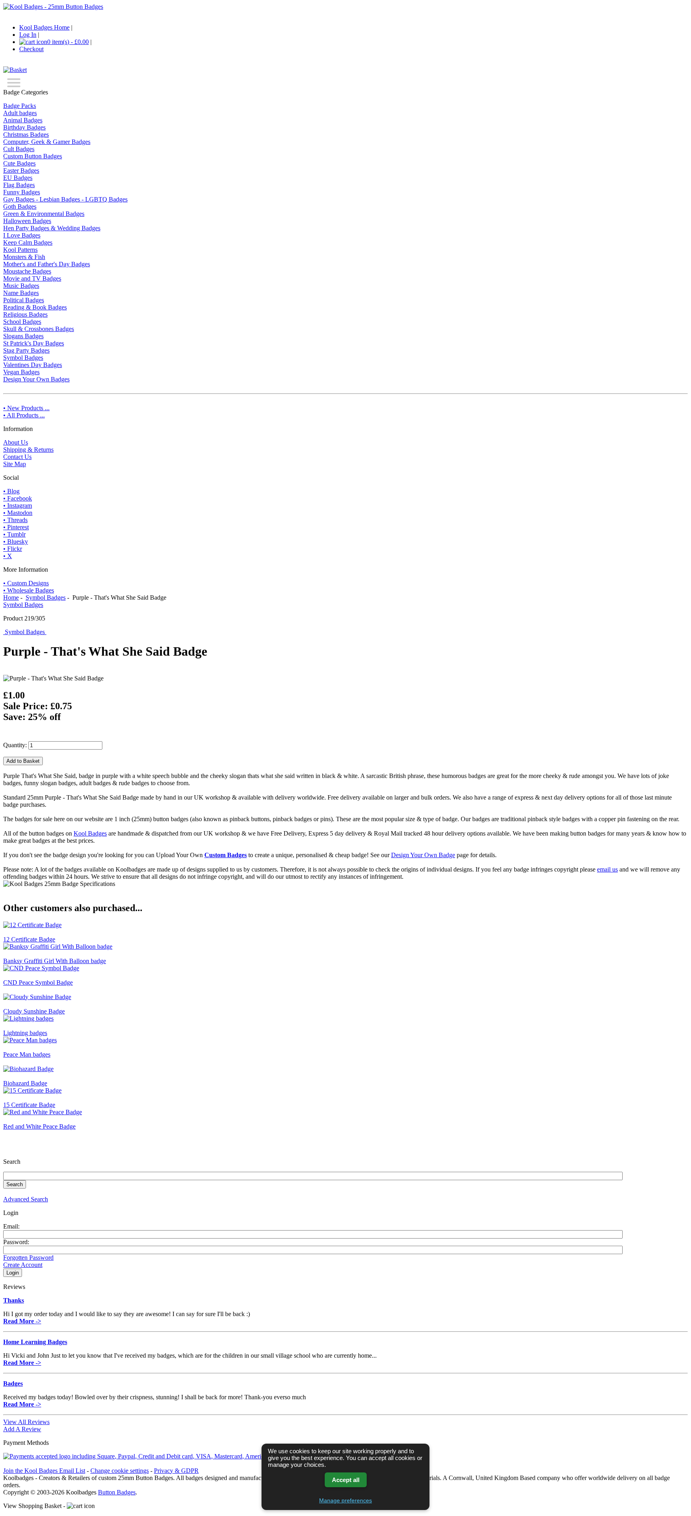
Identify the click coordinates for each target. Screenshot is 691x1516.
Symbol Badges (46, 597)
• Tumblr (14, 534)
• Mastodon (17, 512)
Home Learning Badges (35, 1341)
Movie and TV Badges (32, 278)
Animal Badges (22, 120)
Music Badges (21, 285)
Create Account (22, 1264)
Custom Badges (225, 855)
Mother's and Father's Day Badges (46, 264)
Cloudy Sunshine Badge (34, 1011)
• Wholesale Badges (28, 590)
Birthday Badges (24, 127)
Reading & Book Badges (35, 307)
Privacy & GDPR (176, 1470)
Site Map (14, 464)
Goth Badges (19, 206)
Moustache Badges (27, 271)
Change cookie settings (119, 1470)
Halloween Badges (27, 220)
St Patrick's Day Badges (33, 343)
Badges (13, 1383)
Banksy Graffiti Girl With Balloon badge (54, 960)
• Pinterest (16, 527)
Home (11, 597)
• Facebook (17, 498)
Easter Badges (21, 170)
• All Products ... (24, 415)
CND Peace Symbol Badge (38, 982)
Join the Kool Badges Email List (44, 1470)
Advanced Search (25, 1199)
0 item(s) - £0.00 (68, 41)
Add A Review (22, 1429)
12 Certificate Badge (29, 939)
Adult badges (20, 113)
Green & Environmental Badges (43, 213)
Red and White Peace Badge (39, 1126)
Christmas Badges (26, 134)
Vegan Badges (21, 372)
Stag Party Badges (26, 350)
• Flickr (12, 548)
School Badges (22, 321)
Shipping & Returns (28, 449)
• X (7, 556)
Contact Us (17, 456)
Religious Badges (25, 314)
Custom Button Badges (32, 156)
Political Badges (23, 300)
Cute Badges (19, 163)
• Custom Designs (26, 583)
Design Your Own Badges (36, 379)
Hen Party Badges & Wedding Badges (51, 228)
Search (11, 1161)
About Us (15, 442)
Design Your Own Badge (423, 855)
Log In (27, 34)
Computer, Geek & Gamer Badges (46, 141)
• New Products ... (26, 408)
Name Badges (21, 292)
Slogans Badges (23, 336)
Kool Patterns (20, 249)
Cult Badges (18, 149)
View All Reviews (26, 1421)
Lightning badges (25, 1032)
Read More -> (22, 1321)
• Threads (15, 520)
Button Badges (117, 1492)
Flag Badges (19, 185)
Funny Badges (21, 192)
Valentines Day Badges (32, 364)
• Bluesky (15, 541)
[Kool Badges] (53, 6)
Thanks (13, 1300)
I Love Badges (21, 235)
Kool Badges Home (44, 27)
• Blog (11, 491)
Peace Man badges (26, 1054)
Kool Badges (90, 833)
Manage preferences (345, 1500)
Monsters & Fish (24, 256)
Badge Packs (19, 105)
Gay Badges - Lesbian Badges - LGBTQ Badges (65, 199)
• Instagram (17, 505)
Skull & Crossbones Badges (38, 328)
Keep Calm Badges (27, 242)
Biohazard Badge (25, 1083)
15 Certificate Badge (29, 1104)
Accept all (345, 1479)
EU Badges (17, 177)
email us (607, 869)
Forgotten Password (28, 1257)
